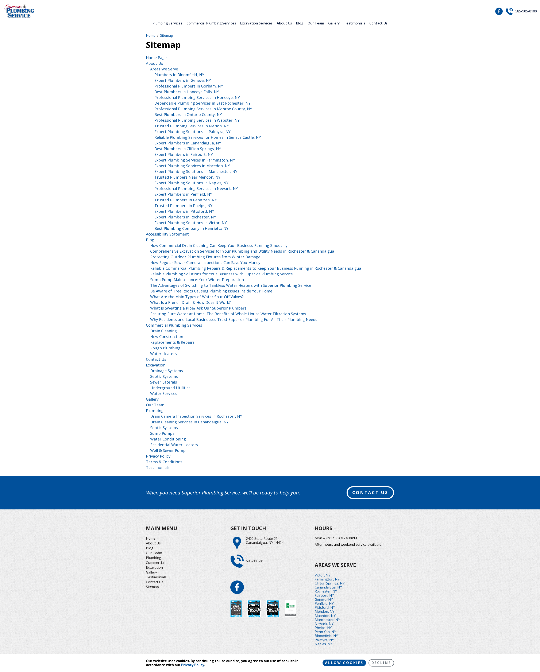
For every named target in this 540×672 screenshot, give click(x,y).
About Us (284, 23)
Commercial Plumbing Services (211, 23)
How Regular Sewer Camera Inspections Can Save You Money (205, 262)
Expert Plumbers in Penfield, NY (183, 194)
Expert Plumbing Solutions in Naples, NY (191, 182)
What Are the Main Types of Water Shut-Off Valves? (197, 296)
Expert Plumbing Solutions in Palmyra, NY (192, 131)
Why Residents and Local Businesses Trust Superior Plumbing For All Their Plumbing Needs (233, 319)
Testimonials (354, 23)
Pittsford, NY (325, 607)
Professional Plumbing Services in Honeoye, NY (197, 97)
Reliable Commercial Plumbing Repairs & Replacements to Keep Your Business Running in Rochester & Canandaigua (255, 268)
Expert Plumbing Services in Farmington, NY (194, 160)
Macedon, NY (325, 615)
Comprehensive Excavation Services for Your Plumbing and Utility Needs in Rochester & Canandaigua (242, 251)
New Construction (166, 336)
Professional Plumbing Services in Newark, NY (196, 188)
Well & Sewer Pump (168, 450)
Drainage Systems (166, 370)
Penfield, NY (324, 603)
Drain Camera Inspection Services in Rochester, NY (196, 416)
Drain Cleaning (163, 330)
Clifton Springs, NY (330, 583)
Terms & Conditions (164, 461)
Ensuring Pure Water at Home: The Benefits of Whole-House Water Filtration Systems (228, 313)
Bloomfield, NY (326, 635)
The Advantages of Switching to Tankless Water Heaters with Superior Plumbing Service (230, 285)
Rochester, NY (326, 591)
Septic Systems (164, 376)
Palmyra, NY (324, 640)
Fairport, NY (324, 595)
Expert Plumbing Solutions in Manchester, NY (195, 171)
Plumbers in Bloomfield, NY (179, 74)
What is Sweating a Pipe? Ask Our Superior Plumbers (198, 308)
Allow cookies (344, 662)
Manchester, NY (327, 619)
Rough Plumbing (165, 347)
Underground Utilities (170, 387)
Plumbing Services (167, 23)
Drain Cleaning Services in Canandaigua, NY (189, 421)
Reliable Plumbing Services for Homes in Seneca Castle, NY (207, 137)
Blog (299, 23)
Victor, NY (322, 575)
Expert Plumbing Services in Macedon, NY (192, 165)
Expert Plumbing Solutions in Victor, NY (190, 222)
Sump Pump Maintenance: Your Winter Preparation (197, 279)
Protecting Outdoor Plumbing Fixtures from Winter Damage (205, 256)
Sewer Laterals (163, 382)
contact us (370, 492)
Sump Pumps (162, 433)
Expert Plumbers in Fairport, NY (183, 154)
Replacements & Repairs (172, 342)
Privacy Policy (158, 456)
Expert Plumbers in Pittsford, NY (184, 211)
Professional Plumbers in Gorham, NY (188, 86)
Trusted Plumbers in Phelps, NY (183, 205)
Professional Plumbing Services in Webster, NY (197, 120)
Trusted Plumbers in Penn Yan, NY (185, 199)
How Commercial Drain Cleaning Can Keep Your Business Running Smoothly (219, 245)
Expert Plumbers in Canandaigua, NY (187, 142)
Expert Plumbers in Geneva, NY (182, 80)
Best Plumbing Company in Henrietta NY (191, 228)
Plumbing (154, 410)
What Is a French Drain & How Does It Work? (190, 302)
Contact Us (378, 23)
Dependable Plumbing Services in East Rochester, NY (202, 103)
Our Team (316, 23)
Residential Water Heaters (174, 444)
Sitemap (152, 587)
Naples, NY (323, 644)
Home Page (156, 57)
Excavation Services (256, 23)
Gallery (334, 23)
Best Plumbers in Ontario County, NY (188, 114)
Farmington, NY (327, 579)
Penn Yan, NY (325, 631)
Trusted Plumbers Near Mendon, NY (187, 177)
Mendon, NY (324, 611)
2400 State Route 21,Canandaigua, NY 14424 (265, 541)
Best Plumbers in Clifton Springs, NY (187, 148)
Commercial (155, 562)
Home (150, 538)
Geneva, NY (324, 599)
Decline (381, 662)
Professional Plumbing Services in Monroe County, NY (203, 108)
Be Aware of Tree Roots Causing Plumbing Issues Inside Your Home (211, 291)
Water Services (163, 393)
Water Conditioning (168, 439)
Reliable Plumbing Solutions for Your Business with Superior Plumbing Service (221, 273)
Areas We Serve (164, 68)
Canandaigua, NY (328, 587)
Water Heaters (163, 353)
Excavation (155, 365)
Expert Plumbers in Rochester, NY (185, 217)
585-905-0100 (526, 11)
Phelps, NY (323, 627)
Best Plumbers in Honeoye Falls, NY (186, 91)
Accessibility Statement (167, 234)
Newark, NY (324, 623)
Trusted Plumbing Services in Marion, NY (191, 125)
